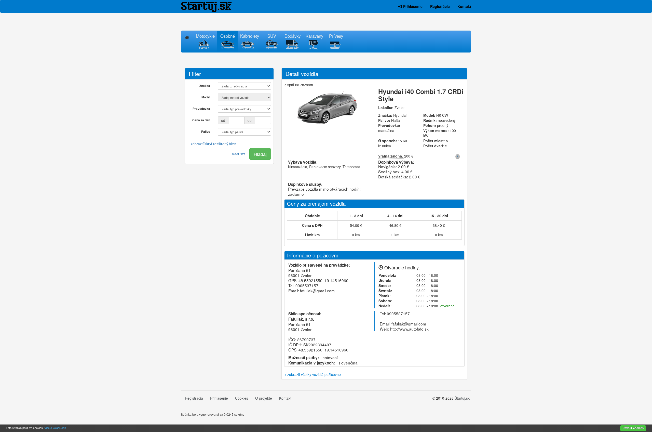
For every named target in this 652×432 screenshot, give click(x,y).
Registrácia (440, 6)
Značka (204, 85)
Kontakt (464, 6)
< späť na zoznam (298, 84)
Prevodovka (201, 108)
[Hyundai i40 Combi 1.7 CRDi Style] (327, 108)
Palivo (205, 131)
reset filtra (239, 154)
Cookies (241, 398)
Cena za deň (201, 120)
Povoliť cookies (633, 427)
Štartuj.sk (462, 398)
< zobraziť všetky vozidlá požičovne (312, 374)
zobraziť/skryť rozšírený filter (213, 143)
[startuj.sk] (210, 6)
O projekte (263, 398)
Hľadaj (260, 154)
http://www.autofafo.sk (409, 329)
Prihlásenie (413, 6)
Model (205, 97)
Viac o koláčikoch (55, 427)
